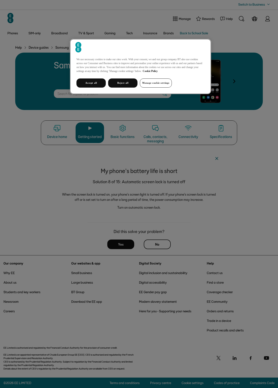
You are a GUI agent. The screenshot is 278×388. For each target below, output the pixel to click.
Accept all (91, 83)
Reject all (123, 83)
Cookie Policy (150, 71)
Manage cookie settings (155, 83)
